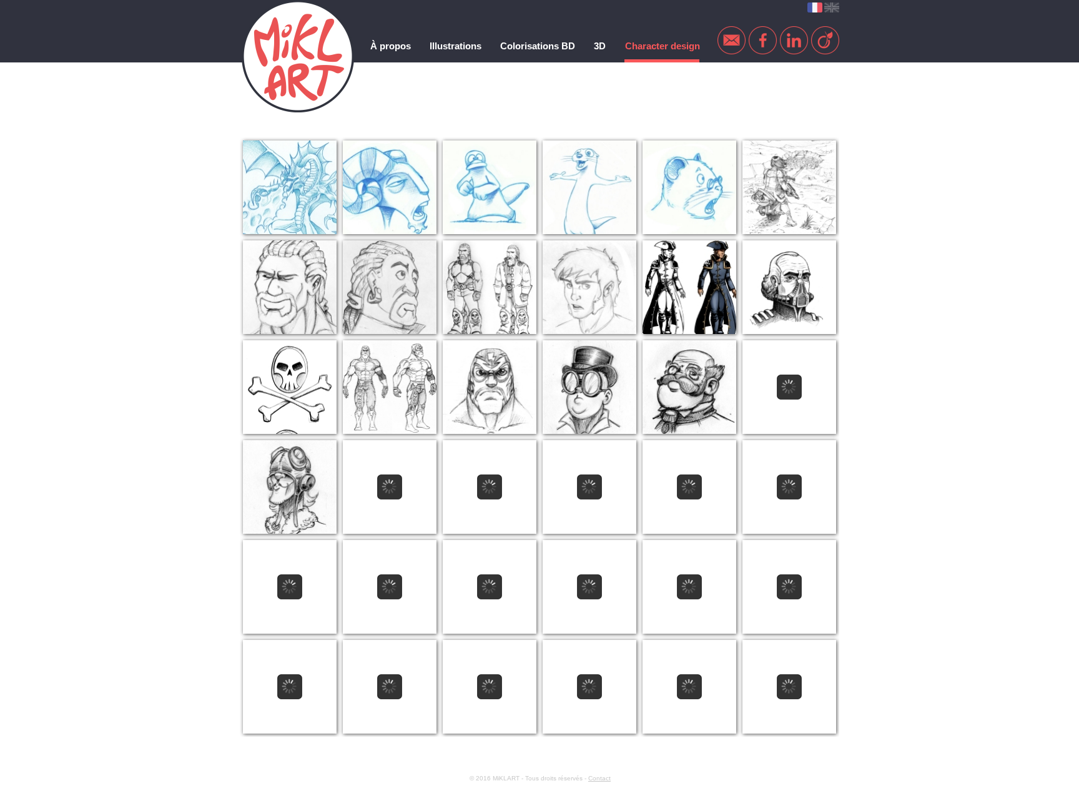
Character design (662, 46)
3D (600, 46)
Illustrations (455, 46)
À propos (390, 46)
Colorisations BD (537, 46)
